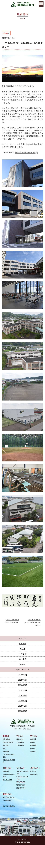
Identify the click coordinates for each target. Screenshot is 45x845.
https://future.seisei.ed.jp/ (26, 152)
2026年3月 (22, 700)
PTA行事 (33, 771)
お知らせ (6, 33)
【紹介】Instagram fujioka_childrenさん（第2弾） (32, 622)
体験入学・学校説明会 (9, 775)
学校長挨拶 (6, 739)
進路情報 (33, 745)
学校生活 (22, 659)
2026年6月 (22, 685)
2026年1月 (22, 711)
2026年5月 (22, 690)
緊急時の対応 (20, 785)
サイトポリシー (22, 839)
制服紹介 (33, 751)
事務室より (34, 774)
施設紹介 (33, 748)
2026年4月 (22, 695)
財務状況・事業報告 (9, 761)
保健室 (22, 648)
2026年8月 (22, 674)
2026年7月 (22, 679)
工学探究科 (20, 745)
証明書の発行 (20, 788)
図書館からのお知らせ (22, 777)
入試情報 (22, 653)
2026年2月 (22, 705)
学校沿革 (6, 745)
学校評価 (6, 751)
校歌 (4, 748)
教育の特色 (20, 739)
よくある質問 (7, 780)
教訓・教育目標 (8, 742)
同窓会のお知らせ (9, 797)
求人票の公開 (20, 782)
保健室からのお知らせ (22, 772)
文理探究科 (20, 742)
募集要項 (6, 771)
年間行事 (33, 739)
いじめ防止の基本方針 (9, 755)
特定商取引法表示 (9, 806)
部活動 (22, 664)
